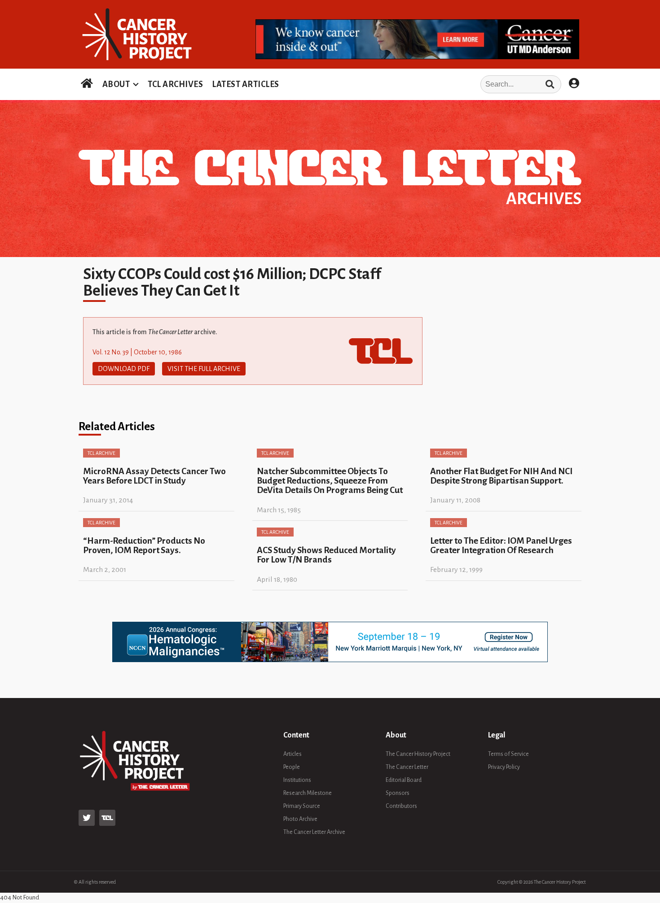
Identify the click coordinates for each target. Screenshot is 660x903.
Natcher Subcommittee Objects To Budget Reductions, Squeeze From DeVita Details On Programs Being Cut (330, 481)
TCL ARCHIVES (175, 84)
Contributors (401, 806)
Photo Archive (300, 819)
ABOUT (116, 84)
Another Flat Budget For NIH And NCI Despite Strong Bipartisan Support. (501, 476)
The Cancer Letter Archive (314, 832)
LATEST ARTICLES (245, 84)
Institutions (297, 780)
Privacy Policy (504, 767)
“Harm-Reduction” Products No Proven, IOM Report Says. (144, 545)
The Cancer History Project (418, 754)
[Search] (549, 84)
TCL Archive (101, 453)
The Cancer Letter (407, 767)
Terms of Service (508, 754)
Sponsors (397, 793)
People (291, 767)
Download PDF (124, 368)
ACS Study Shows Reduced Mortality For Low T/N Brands (326, 554)
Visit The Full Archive (203, 368)
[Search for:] (423, 84)
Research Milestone (307, 793)
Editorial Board (404, 780)
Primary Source (301, 806)
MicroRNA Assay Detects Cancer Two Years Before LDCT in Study (154, 476)
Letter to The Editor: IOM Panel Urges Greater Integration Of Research (501, 545)
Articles (292, 754)
